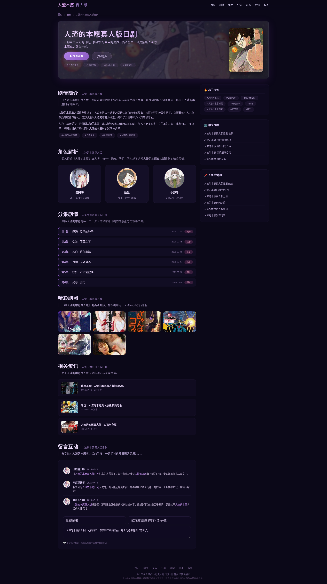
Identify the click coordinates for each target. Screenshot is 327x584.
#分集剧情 (107, 135)
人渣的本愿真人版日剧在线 (218, 183)
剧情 (221, 4)
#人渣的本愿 (73, 65)
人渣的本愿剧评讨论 (214, 215)
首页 (213, 4)
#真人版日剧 (109, 65)
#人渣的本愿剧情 (69, 135)
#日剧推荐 (91, 65)
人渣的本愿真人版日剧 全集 (218, 133)
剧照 (248, 4)
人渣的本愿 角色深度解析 (217, 139)
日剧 (69, 14)
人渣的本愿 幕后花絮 (215, 159)
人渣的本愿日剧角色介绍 (217, 189)
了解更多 (102, 56)
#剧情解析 (128, 65)
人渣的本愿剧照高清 (214, 202)
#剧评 (250, 103)
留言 (266, 4)
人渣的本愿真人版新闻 (216, 209)
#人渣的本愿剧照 (127, 135)
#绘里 (248, 109)
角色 (230, 4)
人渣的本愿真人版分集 (216, 196)
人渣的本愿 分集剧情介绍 (217, 146)
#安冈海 (234, 109)
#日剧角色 (90, 135)
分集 (239, 4)
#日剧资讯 (235, 103)
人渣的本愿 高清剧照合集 (217, 152)
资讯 (257, 4)
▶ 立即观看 (76, 56)
